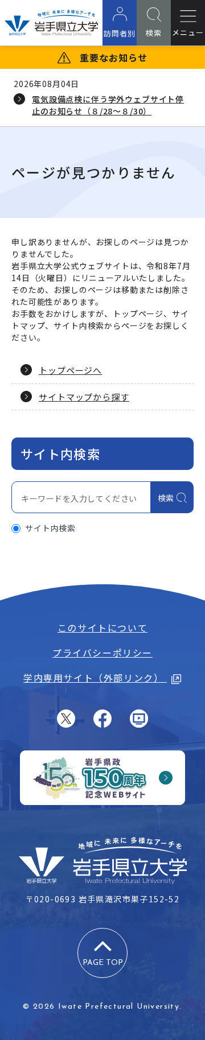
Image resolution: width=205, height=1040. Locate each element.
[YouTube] (139, 718)
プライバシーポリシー (102, 652)
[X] (66, 718)
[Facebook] (102, 718)
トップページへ (70, 370)
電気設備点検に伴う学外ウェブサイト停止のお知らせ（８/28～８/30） (108, 105)
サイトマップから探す (84, 397)
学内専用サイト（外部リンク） (95, 677)
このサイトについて (102, 627)
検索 (166, 498)
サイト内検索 (50, 528)
